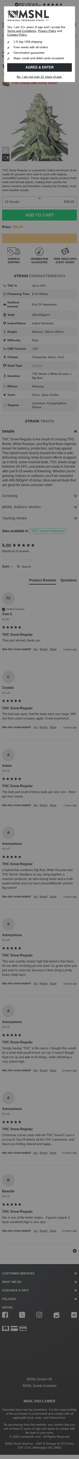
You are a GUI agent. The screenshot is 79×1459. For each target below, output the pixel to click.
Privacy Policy (47, 31)
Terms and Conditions (21, 31)
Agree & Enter (39, 67)
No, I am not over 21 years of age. (39, 76)
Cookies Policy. (17, 34)
